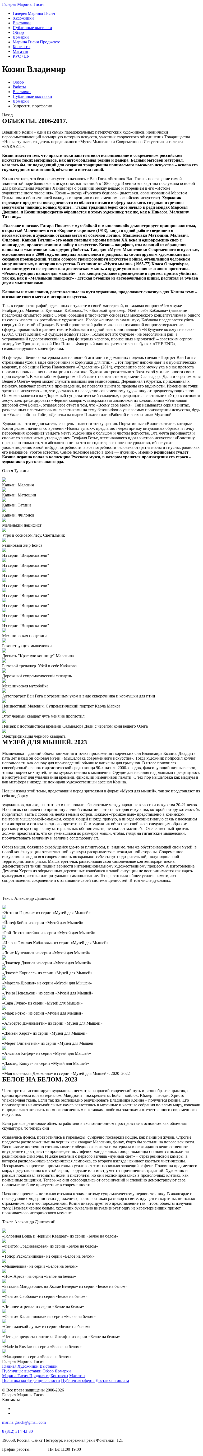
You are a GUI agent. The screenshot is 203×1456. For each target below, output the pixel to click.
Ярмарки (21, 101)
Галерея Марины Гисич (23, 4)
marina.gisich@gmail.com (24, 1422)
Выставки (22, 91)
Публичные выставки (32, 96)
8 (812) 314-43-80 (17, 1431)
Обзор (18, 82)
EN (21, 56)
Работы (19, 87)
